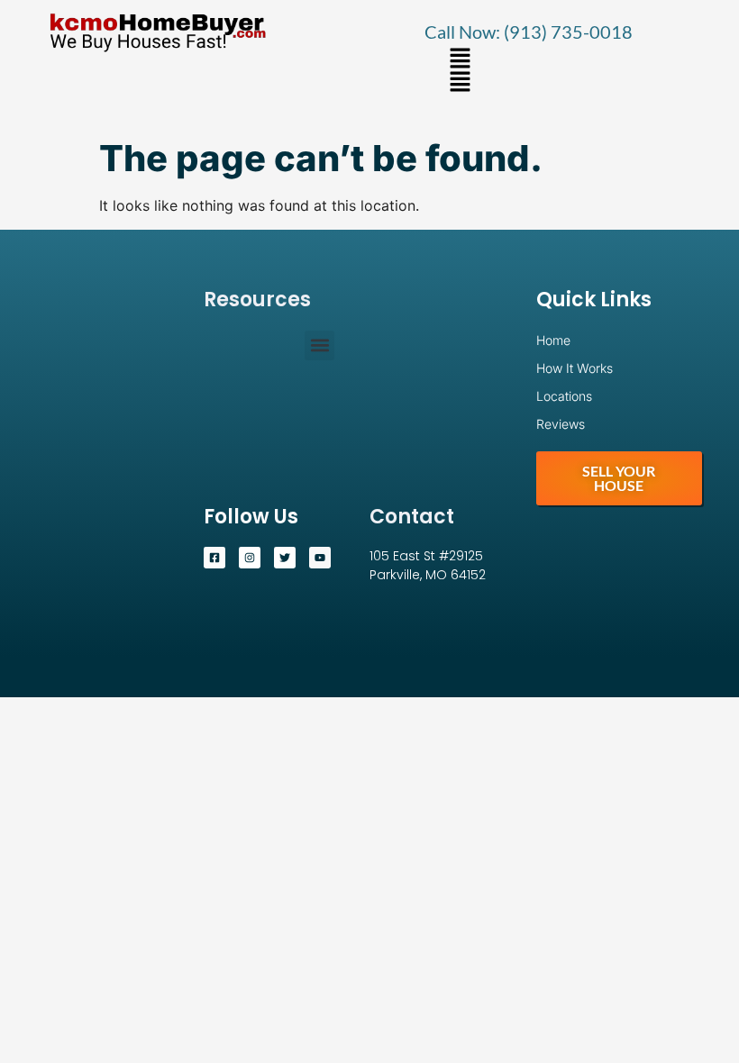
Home (553, 340)
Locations (564, 396)
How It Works (574, 368)
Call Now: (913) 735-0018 (528, 31)
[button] (460, 59)
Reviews (560, 424)
